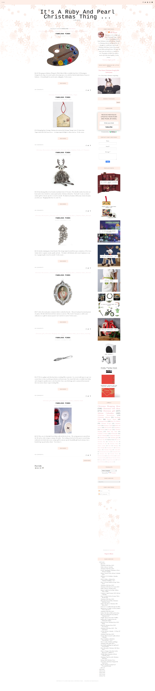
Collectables (117, 449)
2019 (100, 674)
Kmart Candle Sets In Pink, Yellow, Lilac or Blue (110, 590)
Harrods (88, 215)
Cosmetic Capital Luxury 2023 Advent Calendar (110, 593)
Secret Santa (80, 333)
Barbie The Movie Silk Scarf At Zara (110, 613)
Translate (113, 473)
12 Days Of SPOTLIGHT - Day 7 (109, 329)
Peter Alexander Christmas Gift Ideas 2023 (110, 648)
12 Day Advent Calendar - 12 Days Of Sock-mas (110, 631)
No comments (39, 89)
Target (75, 94)
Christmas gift (43, 31)
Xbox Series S (109, 354)
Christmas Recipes (106, 423)
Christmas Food (103, 421)
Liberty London (102, 445)
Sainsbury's (117, 427)
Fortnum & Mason (103, 433)
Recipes (110, 429)
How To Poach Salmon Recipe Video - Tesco (110, 583)
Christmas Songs (108, 449)
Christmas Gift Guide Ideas (107, 643)
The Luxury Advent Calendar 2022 (109, 183)
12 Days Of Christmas (114, 435)
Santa (109, 445)
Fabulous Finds (69, 31)
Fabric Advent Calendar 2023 (108, 588)
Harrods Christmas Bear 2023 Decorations (108, 625)
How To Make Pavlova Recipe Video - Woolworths (110, 596)
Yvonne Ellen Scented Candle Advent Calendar (110, 636)
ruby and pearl (113, 32)
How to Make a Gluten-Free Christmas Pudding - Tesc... (108, 579)
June (102, 667)
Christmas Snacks (101, 455)
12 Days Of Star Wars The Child (109, 305)
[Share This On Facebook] (86, 90)
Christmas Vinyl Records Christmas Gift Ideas (109, 657)
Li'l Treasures (85, 150)
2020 (100, 672)
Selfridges (116, 445)
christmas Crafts (108, 425)
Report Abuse (109, 554)
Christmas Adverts (104, 417)
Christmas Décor (103, 453)
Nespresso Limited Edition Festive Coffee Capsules (109, 386)
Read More (63, 83)
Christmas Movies (114, 453)
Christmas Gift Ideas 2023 (107, 565)
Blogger (112, 550)
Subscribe (109, 127)
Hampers (101, 459)
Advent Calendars (106, 413)
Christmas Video (114, 443)
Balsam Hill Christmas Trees (108, 660)
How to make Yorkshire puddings (109, 642)
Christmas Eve (110, 447)
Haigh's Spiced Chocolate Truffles (109, 617)
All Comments (103, 494)
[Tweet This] (88, 90)
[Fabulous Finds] (63, 70)
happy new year (110, 461)
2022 (100, 669)
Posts (101, 491)
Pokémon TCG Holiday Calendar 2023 (109, 576)
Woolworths (114, 433)
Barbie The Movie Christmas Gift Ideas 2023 (109, 604)
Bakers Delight (101, 447)
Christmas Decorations (56, 94)
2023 (100, 562)
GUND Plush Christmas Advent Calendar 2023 (109, 654)
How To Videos (115, 421)
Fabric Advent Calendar (107, 567)
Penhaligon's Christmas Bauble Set (109, 207)
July (102, 563)
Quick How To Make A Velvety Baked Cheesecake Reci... (110, 609)
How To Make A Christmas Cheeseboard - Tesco (108, 639)
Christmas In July (102, 443)
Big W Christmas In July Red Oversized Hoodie (108, 665)
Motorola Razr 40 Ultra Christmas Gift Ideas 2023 (109, 601)
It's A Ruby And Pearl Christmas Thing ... (77, 14)
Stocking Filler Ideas (116, 451)
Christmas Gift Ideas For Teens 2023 (110, 587)
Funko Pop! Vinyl (112, 431)
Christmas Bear (101, 439)
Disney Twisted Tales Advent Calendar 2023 (110, 573)
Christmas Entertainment (104, 451)
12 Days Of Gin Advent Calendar (109, 232)
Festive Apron (109, 280)
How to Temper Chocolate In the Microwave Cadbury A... (109, 651)
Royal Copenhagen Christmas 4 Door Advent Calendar (110, 571)
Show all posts (72, 28)
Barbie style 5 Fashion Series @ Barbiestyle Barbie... (108, 620)
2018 (100, 676)
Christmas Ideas (66, 150)
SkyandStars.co (94, 680)
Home (3, 2)
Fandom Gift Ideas (110, 455)
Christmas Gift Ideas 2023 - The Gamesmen (109, 628)
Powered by (105, 132)
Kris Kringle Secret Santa (110, 459)
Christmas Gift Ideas (111, 408)
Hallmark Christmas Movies (114, 457)
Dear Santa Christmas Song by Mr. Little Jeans (109, 662)
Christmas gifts (114, 437)
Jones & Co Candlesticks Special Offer (110, 606)
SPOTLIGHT (108, 427)
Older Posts (87, 460)
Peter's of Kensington (81, 31)
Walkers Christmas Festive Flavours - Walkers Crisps (109, 368)
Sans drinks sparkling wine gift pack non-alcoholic (110, 645)
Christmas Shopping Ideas (56, 31)
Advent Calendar (102, 435)
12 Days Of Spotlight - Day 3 (109, 256)
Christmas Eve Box (113, 441)
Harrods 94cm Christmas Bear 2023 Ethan (110, 623)
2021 (100, 671)
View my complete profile (109, 60)
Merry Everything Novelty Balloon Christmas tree (109, 615)
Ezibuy (64, 333)
